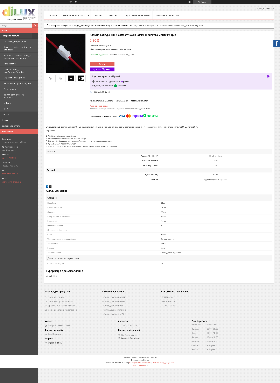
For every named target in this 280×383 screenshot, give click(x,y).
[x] (50, 187)
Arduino (7, 103)
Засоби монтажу (102, 25)
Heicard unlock (168, 301)
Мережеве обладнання (14, 77)
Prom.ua (154, 357)
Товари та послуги (10, 35)
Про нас (5, 114)
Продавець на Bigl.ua (140, 360)
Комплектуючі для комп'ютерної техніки (14, 70)
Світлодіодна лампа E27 (114, 305)
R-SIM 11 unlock (169, 305)
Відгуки (5, 120)
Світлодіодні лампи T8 (113, 314)
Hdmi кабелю (10, 63)
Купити (102, 64)
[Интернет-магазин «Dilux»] (19, 12)
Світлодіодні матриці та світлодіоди (61, 309)
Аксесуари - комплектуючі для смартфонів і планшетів (18, 56)
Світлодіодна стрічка (54, 297)
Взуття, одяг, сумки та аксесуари (14, 96)
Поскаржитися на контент (140, 363)
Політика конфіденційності (163, 363)
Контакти (114, 15)
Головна (52, 15)
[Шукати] (35, 25)
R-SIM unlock (167, 297)
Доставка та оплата (11, 126)
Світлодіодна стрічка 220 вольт (59, 301)
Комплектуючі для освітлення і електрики (18, 48)
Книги (6, 108)
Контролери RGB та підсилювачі (60, 305)
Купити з (97, 69)
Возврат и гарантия (167, 15)
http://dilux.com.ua (10, 173)
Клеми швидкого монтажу (125, 25)
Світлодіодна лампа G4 (114, 297)
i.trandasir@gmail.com (11, 181)
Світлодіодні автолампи (114, 309)
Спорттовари (10, 89)
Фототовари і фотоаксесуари (17, 83)
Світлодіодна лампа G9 (114, 301)
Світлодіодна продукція (15, 41)
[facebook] (47, 187)
